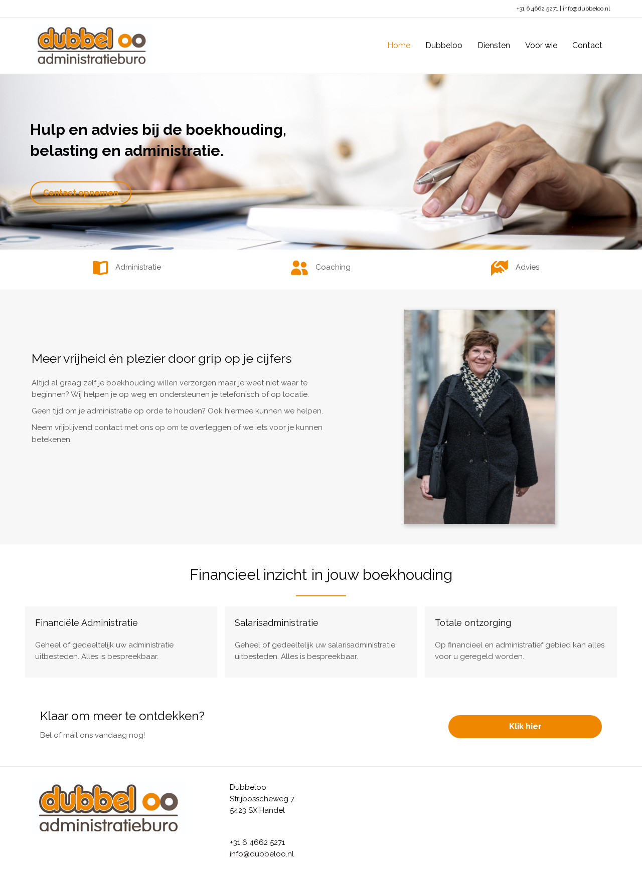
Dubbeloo (443, 45)
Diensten (493, 45)
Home (398, 45)
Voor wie (541, 45)
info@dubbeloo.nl (586, 8)
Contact (587, 45)
